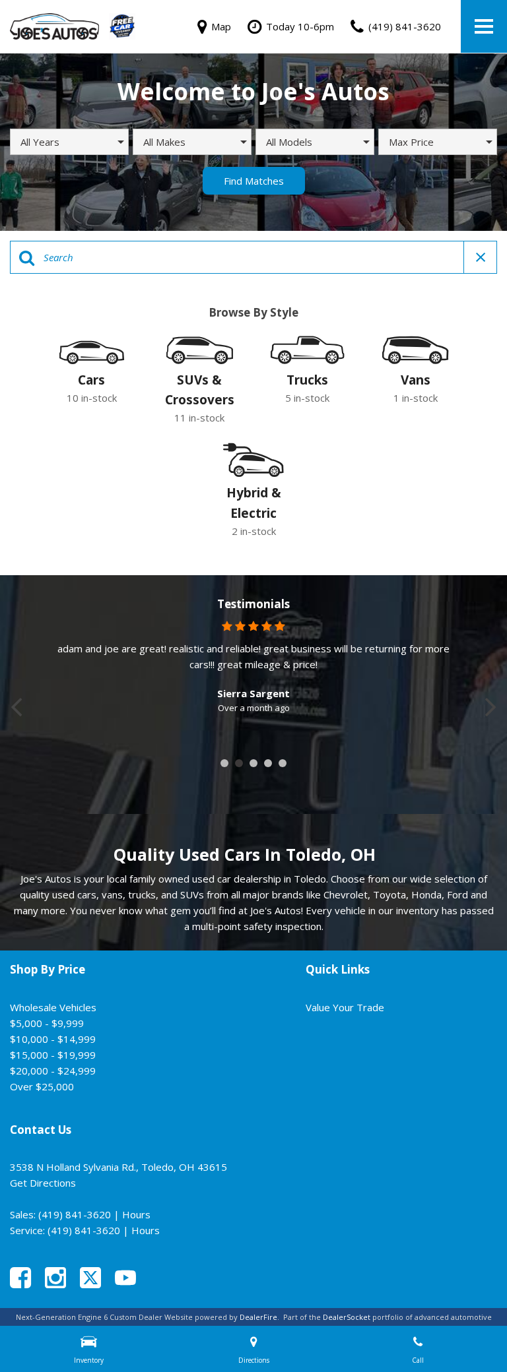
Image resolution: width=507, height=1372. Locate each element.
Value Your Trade (345, 1007)
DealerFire (258, 1317)
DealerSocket (346, 1317)
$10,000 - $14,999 (53, 1038)
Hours (136, 1214)
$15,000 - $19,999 (53, 1054)
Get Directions (43, 1182)
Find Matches (254, 180)
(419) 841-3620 (74, 1214)
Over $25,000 (42, 1086)
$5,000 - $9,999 (47, 1023)
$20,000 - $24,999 (53, 1070)
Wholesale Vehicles (53, 1007)
